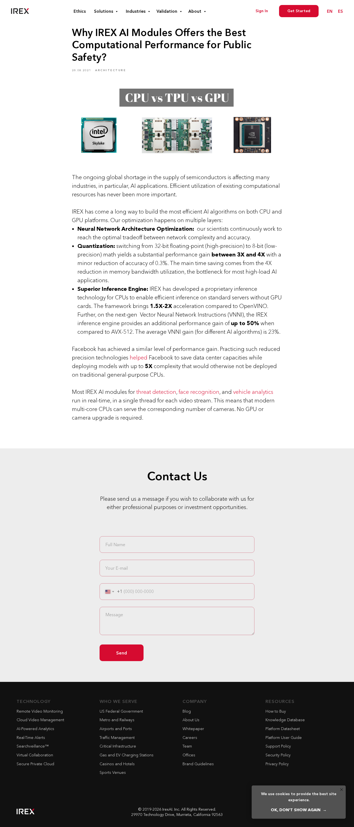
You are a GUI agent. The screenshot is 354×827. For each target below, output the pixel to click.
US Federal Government (121, 711)
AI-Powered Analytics (35, 728)
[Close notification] (341, 789)
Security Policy (278, 754)
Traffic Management (117, 737)
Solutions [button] (104, 11)
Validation (167, 11)
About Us (191, 719)
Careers (190, 737)
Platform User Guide (284, 737)
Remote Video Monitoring (40, 711)
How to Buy (276, 711)
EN (329, 11)
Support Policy (278, 746)
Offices (189, 754)
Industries (136, 11)
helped (138, 357)
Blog (187, 711)
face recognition (199, 392)
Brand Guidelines (198, 763)
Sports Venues (113, 772)
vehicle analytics (253, 392)
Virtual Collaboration (35, 754)
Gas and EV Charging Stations (126, 754)
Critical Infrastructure (118, 746)
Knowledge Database (285, 719)
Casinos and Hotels (117, 763)
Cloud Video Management (40, 719)
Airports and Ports (116, 728)
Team (187, 746)
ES (340, 11)
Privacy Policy (277, 763)
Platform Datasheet (283, 728)
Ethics (80, 11)
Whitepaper (193, 728)
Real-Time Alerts (31, 737)
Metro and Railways (117, 719)
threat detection (156, 392)
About (195, 11)
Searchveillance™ (33, 746)
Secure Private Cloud (35, 763)
